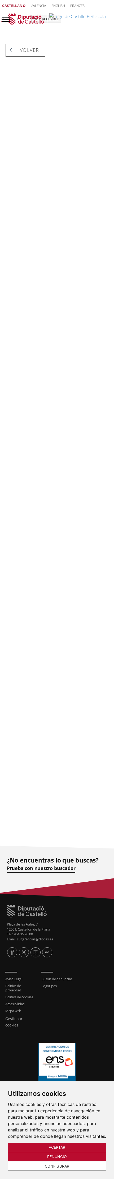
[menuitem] (20, 979)
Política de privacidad (13, 987)
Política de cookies (19, 997)
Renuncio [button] (57, 1156)
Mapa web (13, 1010)
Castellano (13, 5)
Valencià (38, 5)
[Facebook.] (12, 952)
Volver (29, 50)
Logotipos (49, 985)
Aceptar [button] (57, 1147)
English (58, 5)
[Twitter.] (24, 952)
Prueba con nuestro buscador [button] (41, 868)
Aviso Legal (13, 979)
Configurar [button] (57, 1166)
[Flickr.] (47, 952)
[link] (57, 19)
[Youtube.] (35, 952)
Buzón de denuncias (56, 979)
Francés (77, 5)
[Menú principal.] (5, 17)
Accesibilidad (15, 1003)
